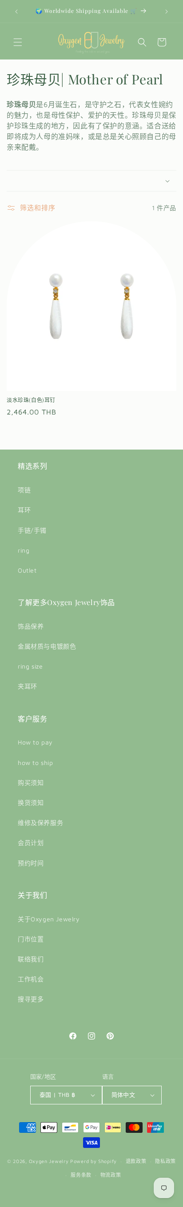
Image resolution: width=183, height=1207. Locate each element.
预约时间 (31, 863)
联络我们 (31, 959)
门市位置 (31, 939)
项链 (24, 490)
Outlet (27, 570)
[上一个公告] (16, 11)
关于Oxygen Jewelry (49, 919)
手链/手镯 (32, 530)
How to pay (35, 742)
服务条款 (81, 1175)
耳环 (24, 510)
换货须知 (31, 802)
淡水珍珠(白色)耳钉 (31, 400)
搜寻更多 (31, 999)
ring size (30, 666)
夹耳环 (27, 686)
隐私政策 (165, 1161)
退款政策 (136, 1161)
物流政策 (110, 1175)
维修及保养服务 (40, 822)
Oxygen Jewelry (49, 1161)
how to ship (35, 762)
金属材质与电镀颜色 (47, 646)
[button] (18, 42)
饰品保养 (31, 626)
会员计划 (31, 842)
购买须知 (31, 782)
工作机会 (31, 979)
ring (23, 550)
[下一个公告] (166, 11)
